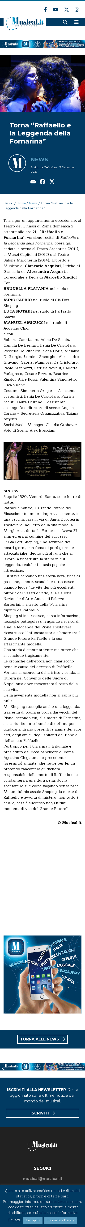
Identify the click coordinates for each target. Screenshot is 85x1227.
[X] (52, 182)
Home (21, 203)
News (39, 159)
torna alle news (40, 1039)
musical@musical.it (42, 1178)
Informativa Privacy (60, 1220)
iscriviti (40, 1113)
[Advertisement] (42, 883)
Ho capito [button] (33, 1220)
